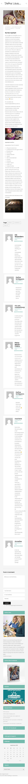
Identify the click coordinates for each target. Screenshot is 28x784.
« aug (8, 760)
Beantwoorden (18, 241)
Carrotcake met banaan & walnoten (12, 723)
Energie (10, 222)
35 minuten (16, 27)
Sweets (12, 28)
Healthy (6, 225)
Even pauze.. (6, 711)
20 (23, 754)
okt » (20, 760)
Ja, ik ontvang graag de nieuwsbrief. (14, 605)
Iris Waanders (19, 236)
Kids (20, 27)
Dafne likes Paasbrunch (9, 714)
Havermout (17, 222)
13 (23, 752)
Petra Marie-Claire (17, 344)
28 (4, 758)
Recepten (7, 28)
